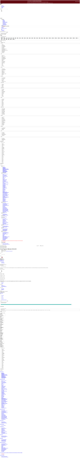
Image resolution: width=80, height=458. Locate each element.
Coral (2, 157)
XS (2, 39)
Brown (3, 365)
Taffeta (3, 105)
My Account (3, 288)
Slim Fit (3, 129)
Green (2, 145)
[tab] (41, 169)
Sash (2, 95)
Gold (2, 159)
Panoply (2, 397)
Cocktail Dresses (3, 46)
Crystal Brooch (3, 91)
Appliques (3, 89)
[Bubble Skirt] (2, 319)
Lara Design (4, 187)
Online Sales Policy (2, 260)
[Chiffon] (1, 331)
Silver (2, 161)
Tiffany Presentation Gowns (4, 433)
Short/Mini (3, 112)
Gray (2, 366)
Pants (2, 60)
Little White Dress (4, 58)
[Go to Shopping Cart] (0, 3)
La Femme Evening (5, 221)
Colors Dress (4, 180)
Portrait (3, 121)
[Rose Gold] (2, 257)
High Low (3, 71)
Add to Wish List (2, 259)
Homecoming (3, 49)
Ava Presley (4, 178)
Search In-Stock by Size (3, 36)
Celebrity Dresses (4, 69)
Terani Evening (4, 223)
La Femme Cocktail (5, 208)
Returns (2, 283)
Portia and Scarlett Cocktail (5, 209)
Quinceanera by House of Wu (6, 226)
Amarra (2, 383)
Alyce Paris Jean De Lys (5, 232)
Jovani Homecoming (5, 207)
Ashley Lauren (4, 177)
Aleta (3, 174)
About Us (2, 285)
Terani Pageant (3, 406)
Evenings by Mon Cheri (4, 428)
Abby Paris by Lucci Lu (4, 380)
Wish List (2, 5)
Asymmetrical (3, 109)
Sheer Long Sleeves (4, 134)
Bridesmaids (3, 45)
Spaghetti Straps (3, 139)
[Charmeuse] (1, 330)
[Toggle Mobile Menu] (0, 293)
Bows (2, 90)
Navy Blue (3, 355)
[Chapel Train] (1, 334)
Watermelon (3, 360)
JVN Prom (4, 186)
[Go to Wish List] (1, 3)
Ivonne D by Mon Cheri (4, 445)
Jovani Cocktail (3, 414)
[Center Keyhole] (2, 320)
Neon (2, 85)
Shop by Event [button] (1, 371)
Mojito (2, 144)
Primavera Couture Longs (4, 399)
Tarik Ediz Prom (4, 198)
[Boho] (2, 317)
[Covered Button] (2, 322)
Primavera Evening (3, 432)
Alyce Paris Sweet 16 (5, 204)
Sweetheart (3, 124)
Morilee (3, 235)
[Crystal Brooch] (1, 329)
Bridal (2, 44)
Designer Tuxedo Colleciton (5, 243)
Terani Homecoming (5, 212)
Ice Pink (3, 152)
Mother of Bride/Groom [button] (2, 442)
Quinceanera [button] (1, 434)
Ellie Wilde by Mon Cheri (4, 388)
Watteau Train (3, 114)
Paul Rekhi (4, 191)
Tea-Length (3, 113)
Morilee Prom (3, 395)
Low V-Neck (3, 119)
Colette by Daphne (3, 386)
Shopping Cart (3, 6)
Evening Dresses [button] (2, 426)
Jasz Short (4, 206)
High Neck (3, 118)
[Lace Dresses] (2, 318)
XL (11, 39)
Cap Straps (3, 138)
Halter (2, 117)
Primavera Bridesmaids (5, 230)
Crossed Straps (3, 78)
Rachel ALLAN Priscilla (5, 210)
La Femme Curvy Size (5, 214)
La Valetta (4, 234)
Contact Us (3, 282)
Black (2, 160)
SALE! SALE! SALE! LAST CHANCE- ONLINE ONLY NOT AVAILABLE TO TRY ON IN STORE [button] (11, 452)
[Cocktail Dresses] (2, 315)
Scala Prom (4, 196)
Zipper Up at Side (4, 81)
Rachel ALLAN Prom (4, 402)
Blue (2, 149)
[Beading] (1, 328)
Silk (2, 104)
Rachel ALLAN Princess (5, 195)
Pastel (2, 86)
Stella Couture (4, 239)
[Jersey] (1, 332)
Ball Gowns (3, 55)
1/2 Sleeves (3, 132)
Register (2, 7)
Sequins (3, 96)
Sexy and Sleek (3, 61)
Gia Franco (4, 219)
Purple (2, 150)
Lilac (2, 356)
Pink (2, 358)
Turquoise (3, 147)
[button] (3, 19)
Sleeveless (3, 135)
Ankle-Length (3, 108)
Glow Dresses (4, 183)
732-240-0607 (78, 1)
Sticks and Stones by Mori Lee (5, 418)
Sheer (2, 80)
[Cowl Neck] (1, 336)
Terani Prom (4, 200)
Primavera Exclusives (4, 400)
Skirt (2, 63)
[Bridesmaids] (2, 314)
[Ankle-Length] (1, 333)
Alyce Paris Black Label (5, 176)
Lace (2, 94)
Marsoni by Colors (3, 447)
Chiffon (3, 99)
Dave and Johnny (4, 181)
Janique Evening (4, 220)
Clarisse (2, 385)
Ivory (2, 363)
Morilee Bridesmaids (4, 440)
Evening (3, 47)
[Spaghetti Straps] (1, 345)
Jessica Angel (3, 391)
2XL (14, 39)
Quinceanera (3, 51)
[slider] (71, 304)
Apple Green (3, 350)
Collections (3, 295)
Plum (2, 155)
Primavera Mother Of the (4, 449)
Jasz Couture (3, 390)
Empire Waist (3, 128)
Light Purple (3, 151)
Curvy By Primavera (5, 193)
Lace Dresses (3, 57)
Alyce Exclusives (4, 218)
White (2, 162)
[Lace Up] (2, 323)
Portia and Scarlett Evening (5, 222)
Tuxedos (2, 296)
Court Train (3, 110)
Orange (3, 156)
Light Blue (3, 353)
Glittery (3, 84)
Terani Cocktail (4, 211)
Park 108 (2, 431)
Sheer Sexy (3, 62)
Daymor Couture (4, 233)
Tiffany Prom (3, 407)
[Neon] (1, 326)
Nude (2, 158)
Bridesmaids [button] (1, 438)
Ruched (3, 74)
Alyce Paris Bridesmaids (4, 439)
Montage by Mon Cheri (5, 237)
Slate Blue (3, 148)
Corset (2, 70)
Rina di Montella (3, 450)
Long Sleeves (3, 133)
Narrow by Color (3, 142)
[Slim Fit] (1, 340)
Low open (3, 79)
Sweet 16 (3, 52)
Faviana (3, 182)
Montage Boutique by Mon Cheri (6, 236)
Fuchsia (3, 154)
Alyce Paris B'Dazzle (5, 175)
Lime (2, 351)
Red (2, 361)
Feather (3, 92)
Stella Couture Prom (5, 197)
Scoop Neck (3, 122)
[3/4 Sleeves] (2, 342)
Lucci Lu (4, 188)
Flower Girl (3, 48)
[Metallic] (1, 325)
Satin (2, 103)
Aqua (2, 352)
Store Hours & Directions (4, 286)
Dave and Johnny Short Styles (6, 205)
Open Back (3, 72)
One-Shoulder (3, 120)
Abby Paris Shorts (4, 203)
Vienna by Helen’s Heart (5, 201)
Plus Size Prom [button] (1, 420)
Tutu (2, 65)
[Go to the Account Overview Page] (0, 4)
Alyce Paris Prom (3, 381)
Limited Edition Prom (4, 394)
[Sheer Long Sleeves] (2, 343)
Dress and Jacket (3, 56)
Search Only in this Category (4, 33)
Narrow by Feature (3, 42)
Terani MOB (3, 451)
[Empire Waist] (1, 339)
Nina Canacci (4, 190)
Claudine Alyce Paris (5, 179)
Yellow (3, 143)
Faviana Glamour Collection (4, 389)
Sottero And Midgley (4, 425)
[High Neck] (1, 337)
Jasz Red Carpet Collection (5, 184)
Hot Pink (3, 153)
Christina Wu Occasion (5, 229)
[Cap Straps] (1, 344)
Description (3, 262)
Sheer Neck (3, 123)
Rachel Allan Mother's (5, 238)
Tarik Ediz (4, 199)
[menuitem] (41, 5)
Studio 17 (2, 404)
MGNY (2, 446)
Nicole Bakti (4, 189)
